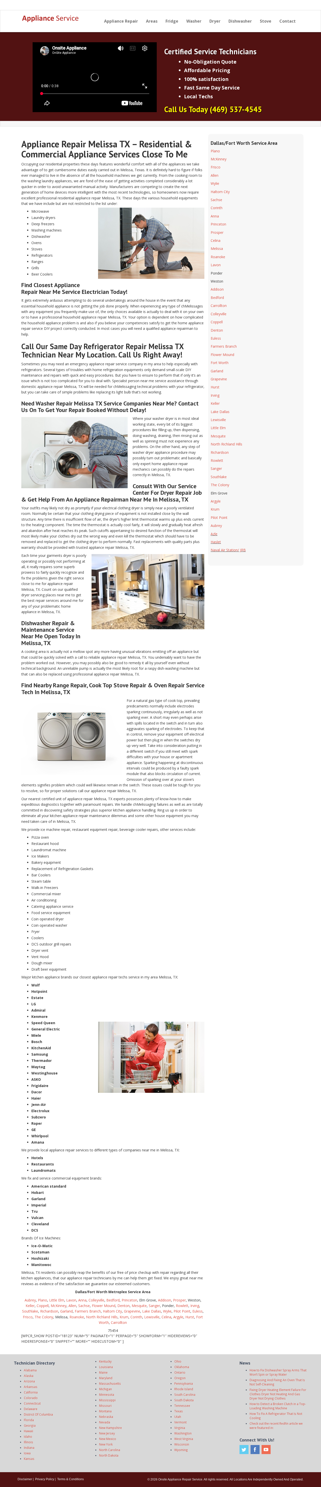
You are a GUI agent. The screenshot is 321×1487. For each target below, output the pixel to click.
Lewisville (151, 1317)
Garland (66, 1311)
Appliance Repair (121, 21)
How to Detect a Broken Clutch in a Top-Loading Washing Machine (278, 1406)
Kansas (29, 1459)
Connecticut (32, 1403)
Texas (178, 1411)
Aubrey (30, 1300)
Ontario (179, 1372)
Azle (214, 533)
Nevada (104, 1422)
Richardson (49, 1311)
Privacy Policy (44, 1479)
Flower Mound (103, 1305)
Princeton (129, 1300)
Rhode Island (183, 1389)
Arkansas (30, 1387)
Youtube (266, 1449)
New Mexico (107, 1439)
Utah (177, 1417)
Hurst (189, 1317)
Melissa (217, 248)
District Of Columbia (38, 1414)
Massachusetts (110, 1383)
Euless (197, 1311)
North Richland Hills (102, 1317)
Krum (124, 1317)
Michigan (105, 1389)
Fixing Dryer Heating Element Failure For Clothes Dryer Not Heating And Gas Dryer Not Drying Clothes (278, 1394)
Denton (123, 1305)
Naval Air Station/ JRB (228, 550)
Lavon (71, 1300)
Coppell (43, 1305)
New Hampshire (110, 1428)
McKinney (58, 1305)
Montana (105, 1411)
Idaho (28, 1436)
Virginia (179, 1428)
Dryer (214, 21)
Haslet (216, 541)
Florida (29, 1420)
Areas (151, 21)
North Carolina (109, 1450)
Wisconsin (181, 1444)
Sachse (84, 1305)
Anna (82, 1300)
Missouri (105, 1406)
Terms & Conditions (70, 1479)
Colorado (31, 1398)
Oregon (180, 1378)
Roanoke (76, 1317)
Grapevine (132, 1311)
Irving (194, 1305)
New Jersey (107, 1433)
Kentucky (105, 1361)
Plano (42, 1300)
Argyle (178, 1317)
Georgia (30, 1425)
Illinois (28, 1442)
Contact (287, 21)
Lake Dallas (151, 1311)
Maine (103, 1372)
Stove (265, 21)
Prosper (179, 1300)
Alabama (30, 1370)
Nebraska (106, 1417)
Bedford (113, 1300)
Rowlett (182, 1305)
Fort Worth (219, 362)
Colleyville (96, 1300)
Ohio (177, 1361)
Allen (72, 1305)
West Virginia (183, 1439)
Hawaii (28, 1431)
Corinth (136, 1317)
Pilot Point (182, 1311)
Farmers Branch (88, 1311)
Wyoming (181, 1450)
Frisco (28, 1317)
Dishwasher (240, 21)
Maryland (105, 1378)
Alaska (28, 1376)
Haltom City (112, 1311)
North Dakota (108, 1455)
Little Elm (56, 1300)
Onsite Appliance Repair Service (180, 1479)
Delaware (30, 1409)
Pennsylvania (183, 1383)
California (31, 1392)
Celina (166, 1317)
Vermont (180, 1422)
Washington (183, 1433)
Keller (30, 1305)
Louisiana (106, 1367)
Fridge (172, 21)
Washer (193, 21)
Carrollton (119, 1322)
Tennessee (182, 1406)
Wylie (167, 1311)
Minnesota (106, 1394)
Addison (164, 1300)
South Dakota (184, 1400)
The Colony (44, 1317)
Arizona (29, 1381)
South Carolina (184, 1394)
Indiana (29, 1448)
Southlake (30, 1311)
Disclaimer (25, 1479)
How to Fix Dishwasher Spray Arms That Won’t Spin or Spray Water (278, 1372)
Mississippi (107, 1400)
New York (106, 1444)
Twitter (244, 1449)
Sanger (154, 1305)
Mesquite (139, 1305)
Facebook (255, 1449)
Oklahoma (181, 1367)
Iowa (27, 1453)
